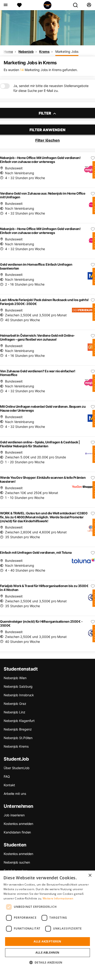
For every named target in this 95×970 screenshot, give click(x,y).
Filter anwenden (47, 129)
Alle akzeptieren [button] (47, 941)
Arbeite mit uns (15, 794)
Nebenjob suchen (17, 862)
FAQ (7, 776)
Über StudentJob (17, 768)
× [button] (90, 875)
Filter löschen (47, 140)
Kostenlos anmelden (18, 824)
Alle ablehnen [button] (47, 952)
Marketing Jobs (67, 51)
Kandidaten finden (17, 832)
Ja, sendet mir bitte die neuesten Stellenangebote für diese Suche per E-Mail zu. (51, 88)
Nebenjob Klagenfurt (19, 721)
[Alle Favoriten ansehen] (19, 5)
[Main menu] (5, 5)
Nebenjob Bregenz (18, 729)
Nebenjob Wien (15, 678)
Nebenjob (25, 51)
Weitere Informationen (58, 898)
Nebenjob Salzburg (18, 686)
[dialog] (47, 920)
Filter (45, 113)
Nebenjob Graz (15, 704)
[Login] (89, 5)
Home (8, 51)
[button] (47, 962)
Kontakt (9, 785)
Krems (44, 51)
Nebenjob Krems (16, 746)
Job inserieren (14, 815)
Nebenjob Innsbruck (19, 695)
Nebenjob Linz (14, 712)
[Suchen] (77, 5)
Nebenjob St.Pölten (18, 738)
